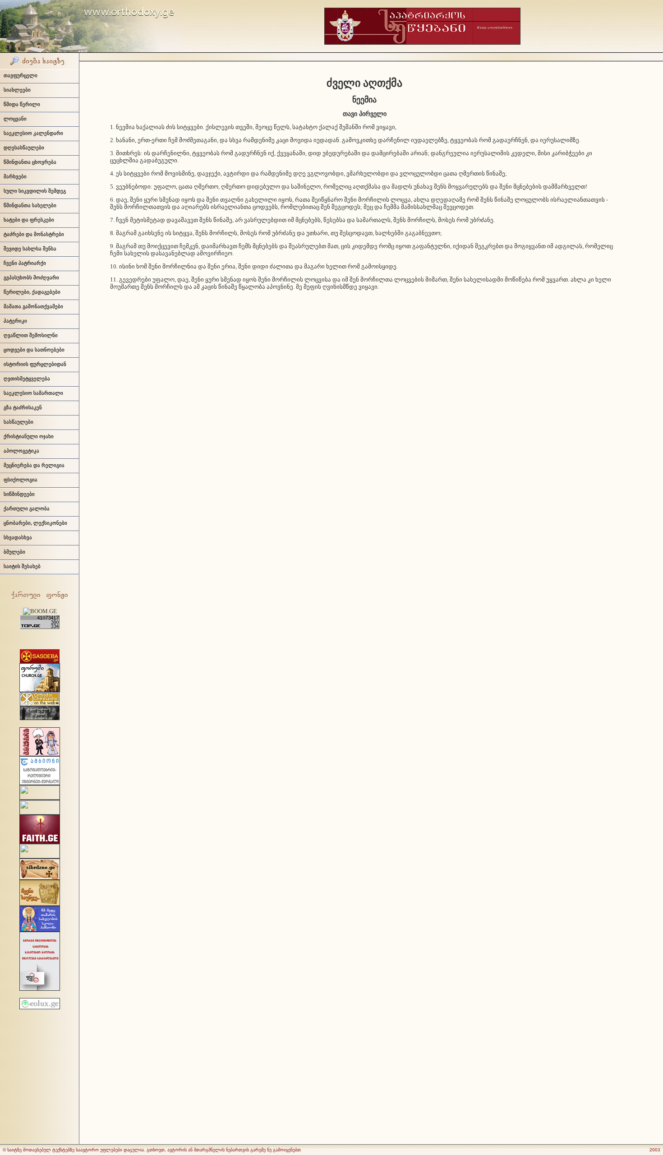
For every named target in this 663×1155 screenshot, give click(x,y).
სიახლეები (17, 89)
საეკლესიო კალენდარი (33, 133)
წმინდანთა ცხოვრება (30, 162)
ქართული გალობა (27, 508)
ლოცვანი (15, 118)
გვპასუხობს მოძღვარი (31, 277)
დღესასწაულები (24, 147)
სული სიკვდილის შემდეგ (35, 191)
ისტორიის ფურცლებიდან (35, 364)
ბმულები (14, 551)
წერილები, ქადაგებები (32, 292)
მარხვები (15, 176)
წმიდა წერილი (22, 104)
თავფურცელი (20, 75)
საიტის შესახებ (22, 566)
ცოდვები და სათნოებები (34, 349)
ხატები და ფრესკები (29, 219)
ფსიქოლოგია (20, 479)
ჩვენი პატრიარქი (25, 263)
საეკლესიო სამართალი (33, 393)
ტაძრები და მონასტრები (34, 234)
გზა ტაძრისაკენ (23, 407)
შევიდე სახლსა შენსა (30, 248)
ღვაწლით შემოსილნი (31, 335)
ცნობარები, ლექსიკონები (35, 523)
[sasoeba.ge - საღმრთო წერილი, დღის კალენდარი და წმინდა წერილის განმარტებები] (40, 661)
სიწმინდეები (19, 494)
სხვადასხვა (18, 537)
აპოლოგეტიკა (21, 450)
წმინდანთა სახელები (30, 205)
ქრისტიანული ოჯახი (29, 436)
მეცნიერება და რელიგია (34, 465)
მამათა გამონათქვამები (33, 306)
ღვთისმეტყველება (27, 378)
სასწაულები (18, 422)
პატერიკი (15, 320)
